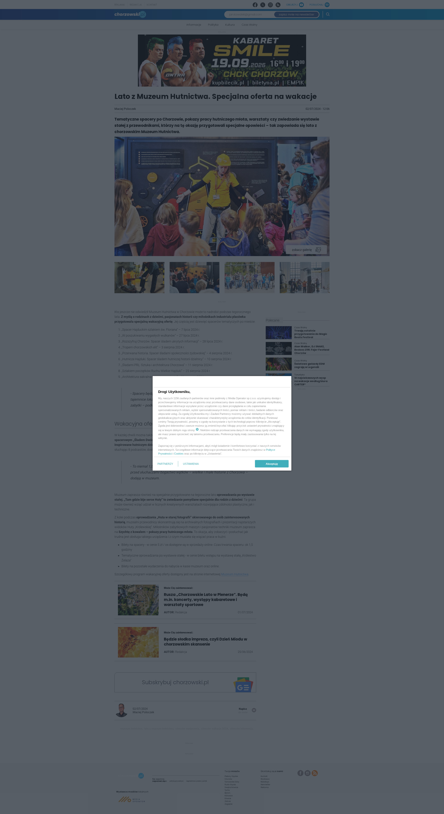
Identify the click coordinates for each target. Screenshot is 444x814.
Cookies (178, 453)
